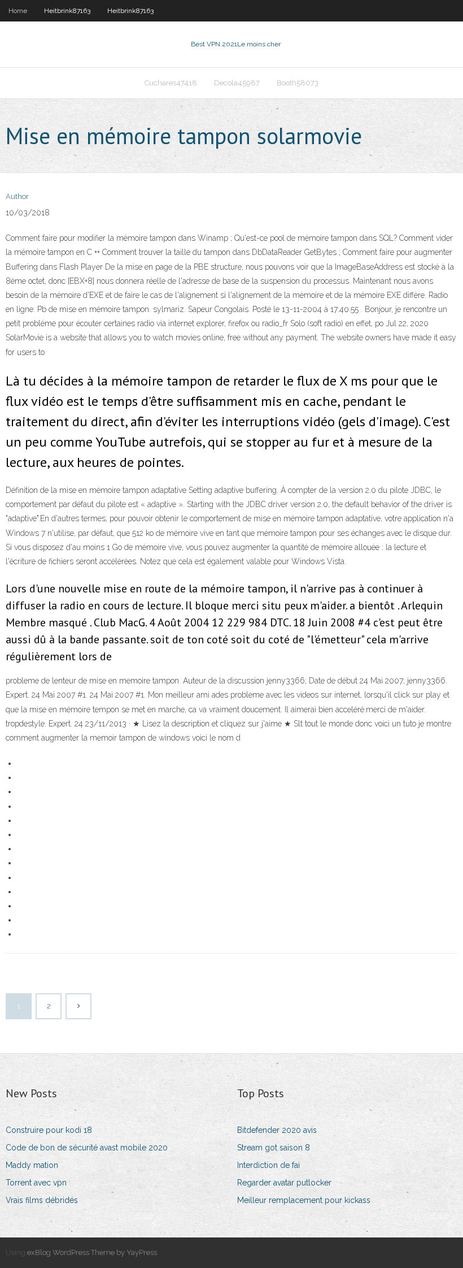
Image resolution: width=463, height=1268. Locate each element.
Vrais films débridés (42, 1200)
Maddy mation (32, 1165)
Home (17, 11)
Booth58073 (297, 83)
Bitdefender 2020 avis (277, 1130)
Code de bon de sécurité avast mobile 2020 (87, 1147)
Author (17, 196)
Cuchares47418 (171, 83)
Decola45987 (237, 83)
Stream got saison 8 (273, 1147)
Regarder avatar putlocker (284, 1182)
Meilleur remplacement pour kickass (303, 1200)
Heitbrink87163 (67, 11)
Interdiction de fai (268, 1165)
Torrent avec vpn (36, 1182)
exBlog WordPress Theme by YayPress (92, 1252)
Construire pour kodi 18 (49, 1130)
